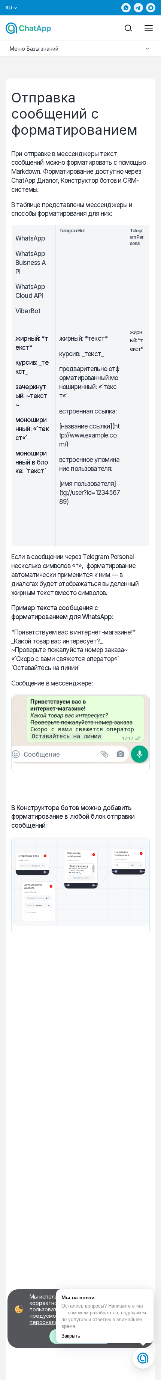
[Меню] (148, 28)
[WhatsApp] (126, 7)
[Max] (150, 7)
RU (9, 7)
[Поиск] (128, 28)
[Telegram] (138, 7)
